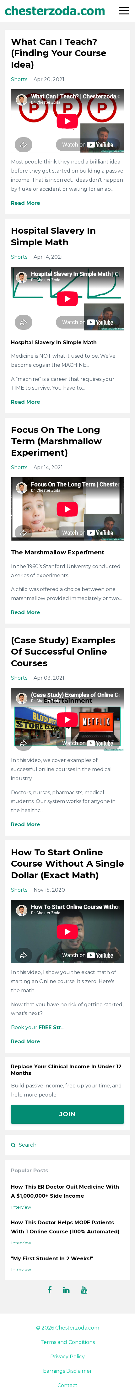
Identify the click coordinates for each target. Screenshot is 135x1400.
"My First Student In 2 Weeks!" (52, 1259)
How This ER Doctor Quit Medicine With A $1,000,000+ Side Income (65, 1191)
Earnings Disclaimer (67, 1371)
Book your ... (37, 1027)
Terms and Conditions (67, 1342)
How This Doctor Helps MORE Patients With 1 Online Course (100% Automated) (65, 1227)
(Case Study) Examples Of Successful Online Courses (63, 651)
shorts (19, 79)
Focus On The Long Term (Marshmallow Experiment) (56, 441)
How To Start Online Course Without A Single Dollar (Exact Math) (67, 863)
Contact (67, 1385)
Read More (25, 203)
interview (21, 1207)
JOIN (67, 1114)
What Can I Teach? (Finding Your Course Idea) (58, 53)
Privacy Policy (67, 1357)
